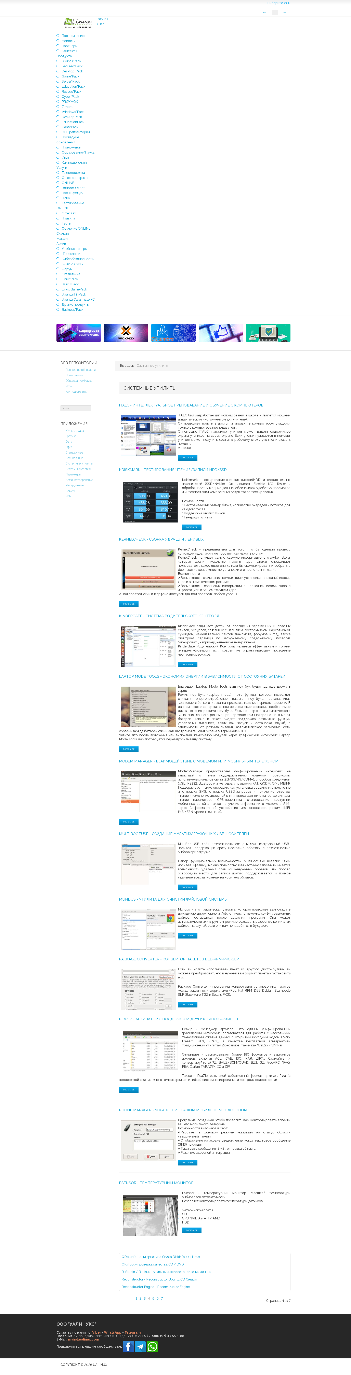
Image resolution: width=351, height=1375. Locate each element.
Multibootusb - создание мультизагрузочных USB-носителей (184, 834)
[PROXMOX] (126, 333)
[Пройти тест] (221, 333)
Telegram (133, 1332)
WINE (69, 496)
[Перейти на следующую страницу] (168, 1296)
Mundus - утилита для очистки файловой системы (173, 899)
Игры (69, 386)
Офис (69, 447)
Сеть (69, 441)
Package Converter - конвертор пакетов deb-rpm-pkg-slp (179, 959)
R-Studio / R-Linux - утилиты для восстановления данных (166, 1272)
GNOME (71, 490)
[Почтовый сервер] (173, 333)
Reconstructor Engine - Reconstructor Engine (156, 1287)
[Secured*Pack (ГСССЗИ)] (78, 333)
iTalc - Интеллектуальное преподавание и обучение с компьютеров (191, 405)
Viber (96, 1332)
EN (285, 12)
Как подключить (76, 391)
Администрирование (79, 480)
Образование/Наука (79, 380)
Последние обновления (81, 369)
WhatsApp (112, 1332)
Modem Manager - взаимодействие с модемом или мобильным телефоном (198, 761)
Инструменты (75, 485)
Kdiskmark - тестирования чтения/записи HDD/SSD (173, 470)
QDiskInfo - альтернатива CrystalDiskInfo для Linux (161, 1257)
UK (264, 12)
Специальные (74, 458)
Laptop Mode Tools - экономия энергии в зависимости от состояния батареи (202, 676)
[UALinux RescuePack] (268, 333)
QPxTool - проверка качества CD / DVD (153, 1264)
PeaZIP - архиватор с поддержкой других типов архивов (178, 1019)
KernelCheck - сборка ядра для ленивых (161, 539)
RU (275, 12)
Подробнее (187, 458)
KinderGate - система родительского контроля (169, 616)
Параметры (73, 474)
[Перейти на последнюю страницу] (175, 1296)
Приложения (74, 375)
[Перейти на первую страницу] (123, 1296)
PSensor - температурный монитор (156, 1183)
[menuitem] (101, 19)
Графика (71, 436)
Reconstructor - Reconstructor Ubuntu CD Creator (159, 1279)
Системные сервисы (79, 469)
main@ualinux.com (83, 1339)
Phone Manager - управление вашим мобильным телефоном (183, 1110)
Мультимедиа (75, 430)
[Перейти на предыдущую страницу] (130, 1296)
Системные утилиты (79, 463)
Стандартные (74, 452)
